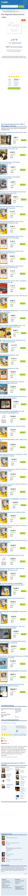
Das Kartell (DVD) (10, 854)
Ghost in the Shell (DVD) (8, 774)
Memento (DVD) (9, 768)
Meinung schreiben (14, 88)
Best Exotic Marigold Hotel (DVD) (13, 842)
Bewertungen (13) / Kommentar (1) (20, 734)
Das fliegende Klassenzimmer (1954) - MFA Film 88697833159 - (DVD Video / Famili (12, 569)
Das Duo (22, 770)
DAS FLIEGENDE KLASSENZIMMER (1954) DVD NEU (13, 499)
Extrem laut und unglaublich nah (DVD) (14, 859)
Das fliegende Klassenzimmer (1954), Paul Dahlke (12, 426)
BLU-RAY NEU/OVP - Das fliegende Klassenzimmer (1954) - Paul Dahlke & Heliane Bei (13, 641)
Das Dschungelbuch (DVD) (11, 837)
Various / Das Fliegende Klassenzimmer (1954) (12, 555)
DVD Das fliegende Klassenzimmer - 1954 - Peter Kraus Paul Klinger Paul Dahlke (12, 627)
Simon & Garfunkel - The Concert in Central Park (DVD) (23, 790)
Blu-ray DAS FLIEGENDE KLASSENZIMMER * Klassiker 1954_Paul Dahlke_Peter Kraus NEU (11, 584)
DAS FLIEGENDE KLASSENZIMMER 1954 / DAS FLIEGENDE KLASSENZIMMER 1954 (12, 412)
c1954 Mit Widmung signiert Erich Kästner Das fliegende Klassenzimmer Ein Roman (12, 685)
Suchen (21, 6)
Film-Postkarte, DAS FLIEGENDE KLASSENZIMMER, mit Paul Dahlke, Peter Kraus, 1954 (13, 147)
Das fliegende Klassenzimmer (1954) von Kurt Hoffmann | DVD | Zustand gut (11, 207)
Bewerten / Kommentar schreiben (20, 735)
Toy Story (8, 779)
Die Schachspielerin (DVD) (23, 777)
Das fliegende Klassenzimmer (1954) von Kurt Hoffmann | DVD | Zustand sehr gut (11, 222)
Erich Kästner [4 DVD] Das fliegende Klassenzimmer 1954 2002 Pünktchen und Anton (13, 397)
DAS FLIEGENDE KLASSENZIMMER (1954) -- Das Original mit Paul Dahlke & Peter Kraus (12, 326)
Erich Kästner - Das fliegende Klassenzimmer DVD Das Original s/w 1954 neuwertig (14, 656)
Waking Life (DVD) (22, 796)
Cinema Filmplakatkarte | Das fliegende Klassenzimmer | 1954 (10, 162)
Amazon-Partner (20, 886)
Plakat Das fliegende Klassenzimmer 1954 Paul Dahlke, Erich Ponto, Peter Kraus (12, 382)
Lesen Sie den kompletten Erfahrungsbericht (9, 757)
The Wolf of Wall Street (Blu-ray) (22, 782)
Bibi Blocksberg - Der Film (9, 785)
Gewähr (2, 871)
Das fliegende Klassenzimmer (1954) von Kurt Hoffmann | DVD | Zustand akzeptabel (11, 237)
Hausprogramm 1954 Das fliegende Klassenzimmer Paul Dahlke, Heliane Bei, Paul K (13, 192)
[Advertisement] (14, 108)
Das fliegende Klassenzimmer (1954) (9, 355)
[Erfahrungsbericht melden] (17, 731)
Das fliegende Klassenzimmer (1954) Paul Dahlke (12, 512)
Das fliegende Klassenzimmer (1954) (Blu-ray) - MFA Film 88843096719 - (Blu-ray (13, 455)
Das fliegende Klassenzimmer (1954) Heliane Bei (12, 598)
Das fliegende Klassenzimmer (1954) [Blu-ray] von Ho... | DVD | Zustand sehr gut (13, 340)
